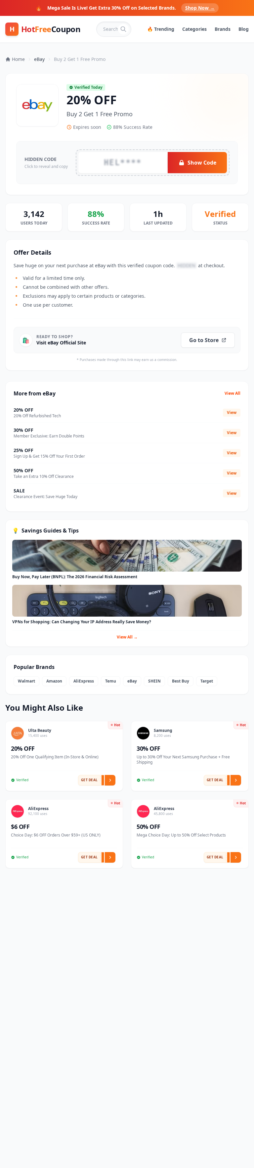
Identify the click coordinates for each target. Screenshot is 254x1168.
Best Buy (180, 681)
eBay (39, 59)
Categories (194, 29)
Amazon (54, 681)
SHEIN (154, 681)
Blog (243, 29)
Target (206, 681)
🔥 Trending (160, 29)
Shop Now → (200, 8)
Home (18, 59)
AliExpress (83, 681)
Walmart (26, 681)
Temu (110, 681)
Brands (223, 29)
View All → (127, 637)
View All (232, 393)
